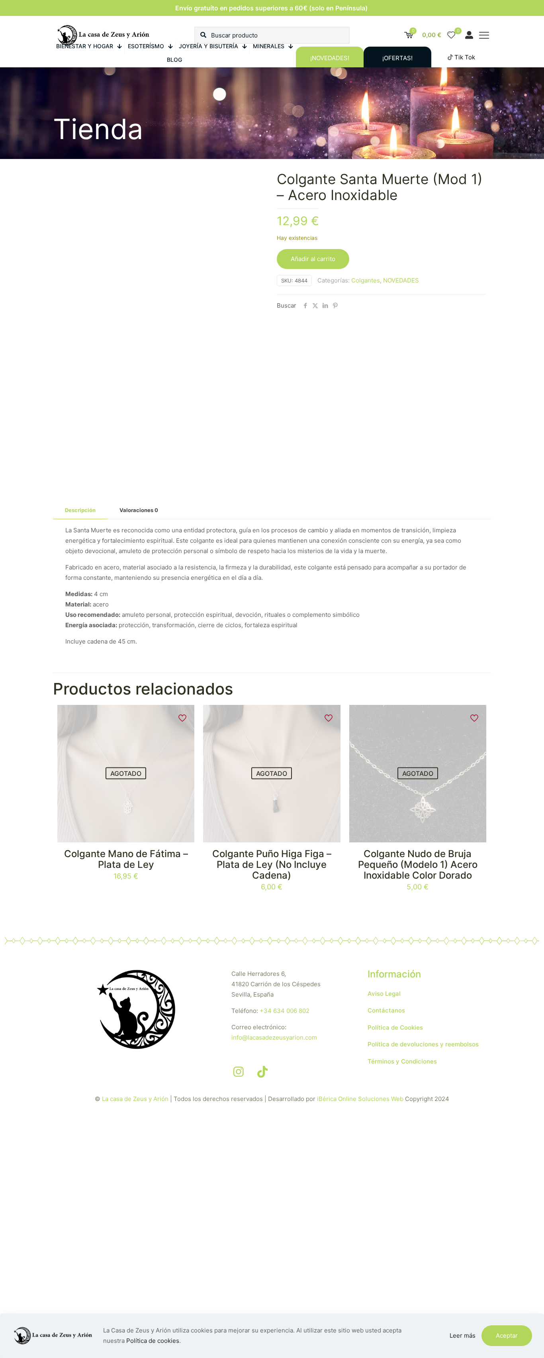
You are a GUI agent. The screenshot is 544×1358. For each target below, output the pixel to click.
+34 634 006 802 (284, 1011)
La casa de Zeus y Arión (135, 1099)
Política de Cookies (395, 1027)
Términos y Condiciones (402, 1061)
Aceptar (507, 1335)
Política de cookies (152, 1340)
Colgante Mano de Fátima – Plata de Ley (126, 859)
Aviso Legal (384, 993)
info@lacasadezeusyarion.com (274, 1037)
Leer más (463, 1335)
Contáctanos (386, 1010)
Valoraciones (138, 510)
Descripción (80, 510)
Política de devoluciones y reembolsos (423, 1044)
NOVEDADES (401, 280)
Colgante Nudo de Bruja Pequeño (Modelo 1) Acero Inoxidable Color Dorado (417, 864)
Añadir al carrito (313, 259)
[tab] (80, 510)
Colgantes (365, 280)
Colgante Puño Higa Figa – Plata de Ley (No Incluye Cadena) (271, 864)
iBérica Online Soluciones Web (360, 1099)
